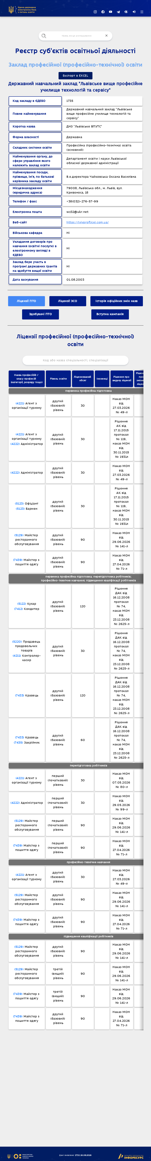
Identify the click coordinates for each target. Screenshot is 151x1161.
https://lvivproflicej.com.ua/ (87, 222)
